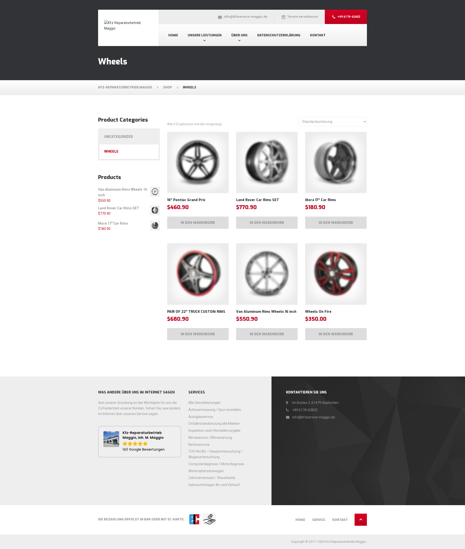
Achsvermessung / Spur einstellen (214, 410)
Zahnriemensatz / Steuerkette (211, 478)
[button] (139, 441)
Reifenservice (198, 445)
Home (173, 35)
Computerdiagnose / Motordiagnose (216, 464)
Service (318, 520)
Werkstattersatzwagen (206, 471)
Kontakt (318, 35)
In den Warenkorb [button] (198, 222)
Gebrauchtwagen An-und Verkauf (214, 485)
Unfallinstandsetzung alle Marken (214, 423)
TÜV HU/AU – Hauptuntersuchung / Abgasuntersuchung (215, 454)
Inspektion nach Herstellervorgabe (214, 430)
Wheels (111, 151)
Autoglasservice (200, 417)
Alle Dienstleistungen (204, 403)
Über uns (239, 35)
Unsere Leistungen (205, 35)
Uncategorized (118, 136)
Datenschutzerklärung (278, 35)
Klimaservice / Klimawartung (210, 437)
